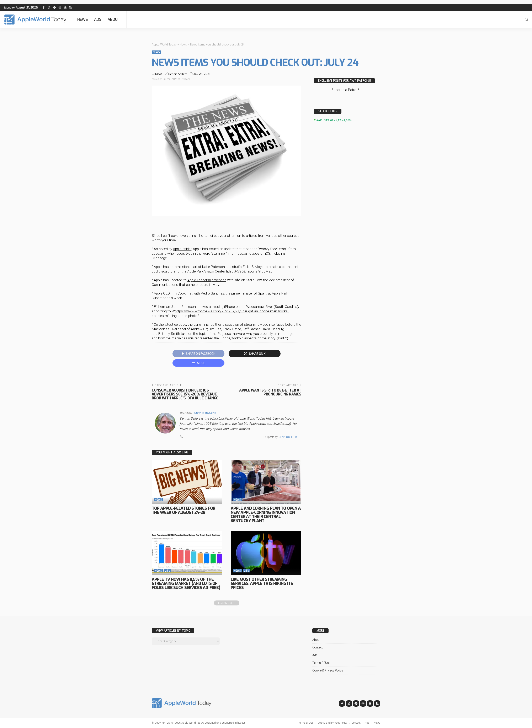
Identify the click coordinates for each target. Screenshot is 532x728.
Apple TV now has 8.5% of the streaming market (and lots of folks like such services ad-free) (186, 584)
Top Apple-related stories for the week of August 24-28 (183, 510)
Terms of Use (321, 662)
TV (167, 570)
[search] (526, 19)
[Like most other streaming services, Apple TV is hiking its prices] (266, 553)
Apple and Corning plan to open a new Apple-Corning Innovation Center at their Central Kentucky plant (266, 515)
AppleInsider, (182, 249)
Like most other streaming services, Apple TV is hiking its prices (262, 584)
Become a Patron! (345, 90)
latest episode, (176, 324)
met (189, 293)
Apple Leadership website (206, 280)
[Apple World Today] (35, 19)
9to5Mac (265, 271)
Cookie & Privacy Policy (327, 670)
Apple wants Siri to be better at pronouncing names (270, 392)
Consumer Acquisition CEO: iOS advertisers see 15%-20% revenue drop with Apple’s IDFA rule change (185, 394)
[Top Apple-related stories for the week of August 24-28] (187, 482)
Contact (317, 647)
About (114, 19)
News (82, 19)
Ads (97, 19)
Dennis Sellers (177, 74)
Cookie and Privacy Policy (332, 722)
